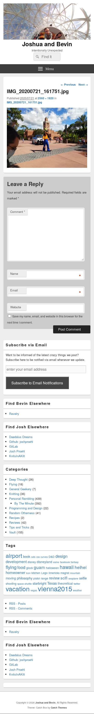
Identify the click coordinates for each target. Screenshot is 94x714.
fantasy (74, 562)
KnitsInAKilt (17, 456)
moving (11, 578)
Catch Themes (59, 707)
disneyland (44, 561)
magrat (64, 573)
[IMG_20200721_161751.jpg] (47, 166)
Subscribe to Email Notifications (37, 382)
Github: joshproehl (21, 441)
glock (29, 568)
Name (14, 273)
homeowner (15, 572)
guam (39, 567)
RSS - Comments (20, 608)
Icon (28, 573)
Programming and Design (25, 508)
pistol (36, 578)
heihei (80, 567)
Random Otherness (22, 513)
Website (15, 307)
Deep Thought (18, 479)
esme (56, 562)
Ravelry (14, 413)
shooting (11, 583)
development (16, 561)
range (44, 578)
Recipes (14, 517)
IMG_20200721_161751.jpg (24, 102)
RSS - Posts (17, 603)
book (26, 556)
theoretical (65, 583)
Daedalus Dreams (21, 437)
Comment (17, 211)
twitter (77, 583)
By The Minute (24, 503)
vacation (18, 588)
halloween (52, 568)
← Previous (68, 84)
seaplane (73, 578)
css (38, 556)
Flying (13, 484)
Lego (44, 573)
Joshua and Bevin (47, 44)
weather (77, 590)
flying (11, 567)
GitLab (13, 446)
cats (33, 556)
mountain (75, 573)
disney (32, 562)
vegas (34, 590)
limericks (54, 573)
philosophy (24, 578)
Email (14, 290)
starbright (39, 583)
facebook (65, 562)
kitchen (35, 573)
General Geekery (20, 489)
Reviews (14, 522)
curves (44, 556)
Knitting (14, 494)
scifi (64, 578)
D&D (52, 556)
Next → (83, 84)
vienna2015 (55, 588)
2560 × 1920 (46, 98)
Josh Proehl (17, 451)
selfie (83, 578)
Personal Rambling (21, 498)
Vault (12, 532)
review (54, 577)
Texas (52, 583)
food (21, 567)
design (61, 556)
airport (14, 555)
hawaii (67, 566)
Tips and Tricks (19, 527)
